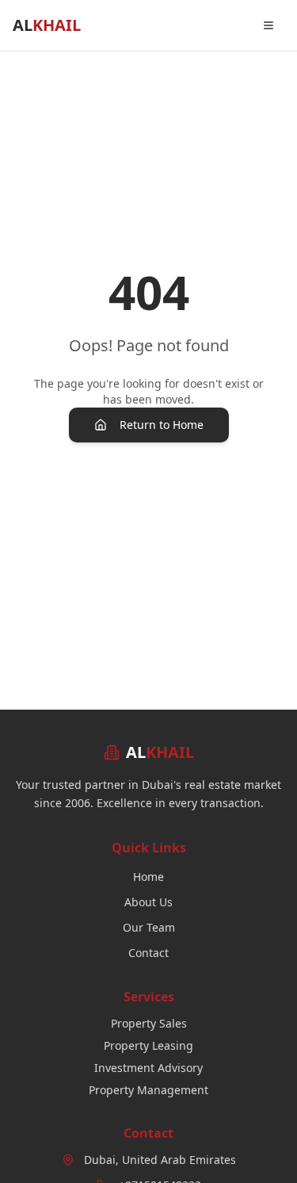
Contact (148, 952)
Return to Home (162, 424)
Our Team (149, 927)
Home (148, 876)
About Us (148, 901)
